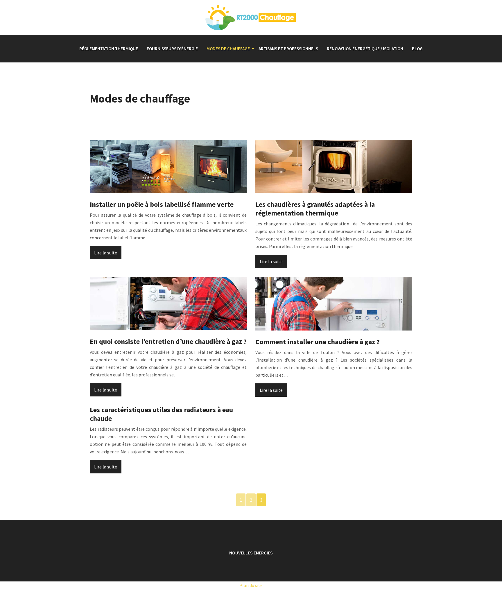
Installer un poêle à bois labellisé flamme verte (162, 204)
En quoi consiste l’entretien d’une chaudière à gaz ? (168, 341)
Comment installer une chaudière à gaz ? (317, 341)
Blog (417, 48)
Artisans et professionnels (288, 48)
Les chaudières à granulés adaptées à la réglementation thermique (315, 209)
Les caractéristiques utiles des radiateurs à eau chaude (161, 414)
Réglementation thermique (108, 48)
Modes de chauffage (228, 48)
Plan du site (251, 585)
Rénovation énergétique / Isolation (365, 48)
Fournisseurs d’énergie (172, 48)
